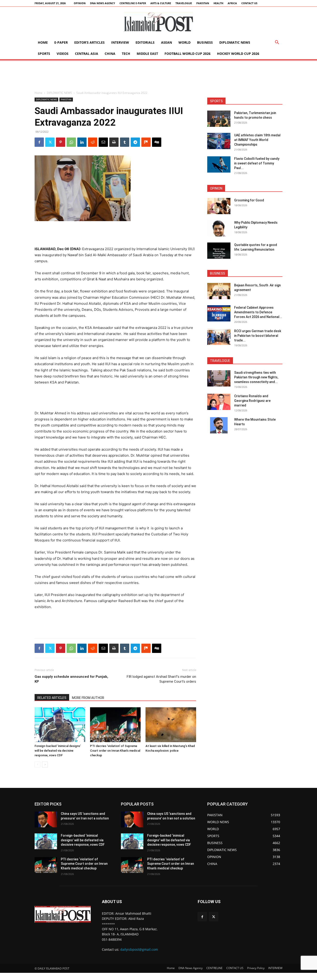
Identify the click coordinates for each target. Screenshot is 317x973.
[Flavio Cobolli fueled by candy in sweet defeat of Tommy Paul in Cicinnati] (218, 164)
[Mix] (146, 142)
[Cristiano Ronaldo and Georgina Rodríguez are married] (218, 402)
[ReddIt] (92, 142)
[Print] (114, 142)
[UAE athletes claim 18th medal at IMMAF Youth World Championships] (218, 141)
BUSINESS (205, 42)
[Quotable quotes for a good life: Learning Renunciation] (218, 250)
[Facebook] (39, 142)
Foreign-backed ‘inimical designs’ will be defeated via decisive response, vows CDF (58, 750)
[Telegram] (135, 142)
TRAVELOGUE (183, 3)
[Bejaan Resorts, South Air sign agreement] (218, 291)
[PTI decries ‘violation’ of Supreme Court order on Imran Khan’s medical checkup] (115, 724)
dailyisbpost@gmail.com (139, 949)
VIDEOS (62, 53)
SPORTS (44, 53)
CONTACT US (249, 3)
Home (43, 42)
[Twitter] (50, 142)
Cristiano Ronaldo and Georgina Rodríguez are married (252, 400)
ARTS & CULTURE (160, 3)
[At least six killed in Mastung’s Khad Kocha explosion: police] (171, 724)
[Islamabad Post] (158, 22)
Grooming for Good (249, 200)
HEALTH (218, 3)
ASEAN (166, 42)
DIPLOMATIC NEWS (234, 42)
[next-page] (45, 764)
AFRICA (232, 3)
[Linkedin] (82, 142)
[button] (276, 43)
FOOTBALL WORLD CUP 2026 (187, 53)
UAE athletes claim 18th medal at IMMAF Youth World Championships (257, 139)
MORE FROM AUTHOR (88, 698)
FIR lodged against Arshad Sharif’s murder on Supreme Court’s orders (161, 679)
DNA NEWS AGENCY (102, 3)
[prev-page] (37, 764)
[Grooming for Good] (218, 206)
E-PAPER (61, 42)
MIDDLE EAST (147, 53)
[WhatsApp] (71, 142)
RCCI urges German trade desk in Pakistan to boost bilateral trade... (257, 335)
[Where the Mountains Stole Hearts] (218, 425)
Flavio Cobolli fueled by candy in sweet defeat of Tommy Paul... (256, 163)
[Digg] (156, 142)
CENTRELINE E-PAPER (133, 3)
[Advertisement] (158, 75)
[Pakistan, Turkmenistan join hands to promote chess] (218, 119)
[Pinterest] (60, 142)
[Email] (103, 142)
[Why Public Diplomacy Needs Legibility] (218, 228)
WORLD (184, 42)
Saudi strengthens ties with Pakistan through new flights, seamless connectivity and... (256, 377)
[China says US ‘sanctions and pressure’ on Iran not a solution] (46, 819)
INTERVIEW (120, 42)
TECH (126, 53)
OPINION (80, 3)
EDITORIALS (145, 42)
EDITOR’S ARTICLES (89, 42)
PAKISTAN (202, 3)
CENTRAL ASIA (86, 53)
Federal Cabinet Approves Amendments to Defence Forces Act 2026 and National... (258, 312)
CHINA (110, 53)
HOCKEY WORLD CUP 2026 (238, 53)
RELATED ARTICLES (51, 698)
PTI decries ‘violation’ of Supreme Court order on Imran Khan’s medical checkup (115, 750)
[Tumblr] (124, 142)
